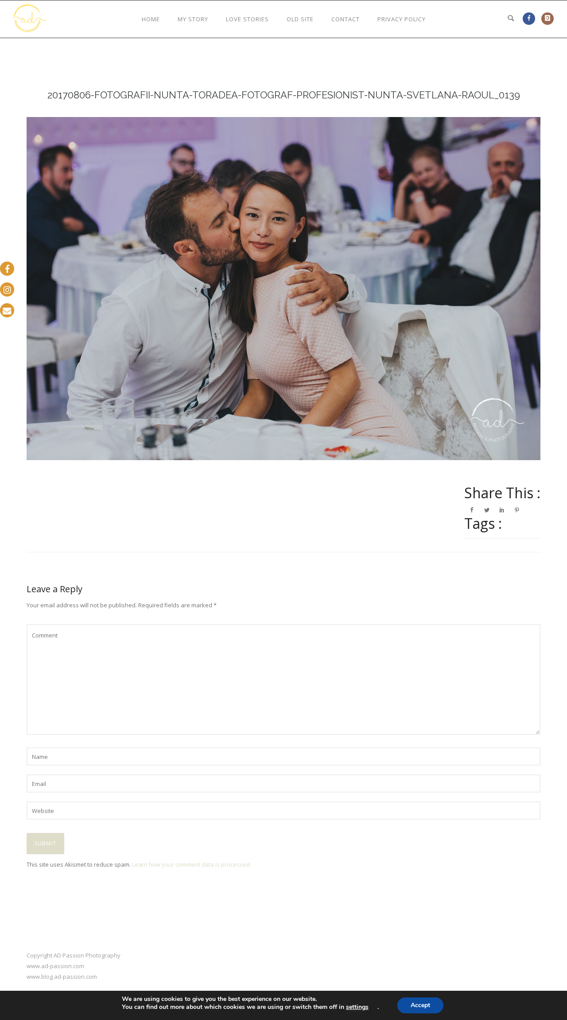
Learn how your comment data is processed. (191, 864)
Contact (345, 19)
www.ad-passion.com (55, 966)
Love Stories (247, 19)
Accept (420, 1005)
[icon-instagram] (547, 18)
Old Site (300, 19)
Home (151, 19)
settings (357, 1007)
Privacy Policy (401, 19)
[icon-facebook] (531, 18)
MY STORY (193, 19)
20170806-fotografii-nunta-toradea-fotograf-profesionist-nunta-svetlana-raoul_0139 (283, 95)
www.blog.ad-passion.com (62, 977)
